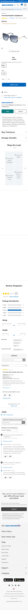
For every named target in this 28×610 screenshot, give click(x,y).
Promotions (5, 562)
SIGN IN (20, 111)
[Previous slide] (1, 38)
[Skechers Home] (7, 5)
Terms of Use (14, 517)
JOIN (7, 111)
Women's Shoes (6, 546)
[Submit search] (23, 422)
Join (3, 525)
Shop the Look (15, 51)
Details (17, 9)
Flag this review (7, 398)
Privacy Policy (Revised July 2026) (13, 591)
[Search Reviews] (24, 360)
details (26, 1)
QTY (3, 79)
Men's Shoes (5, 549)
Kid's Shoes (5, 552)
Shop (14, 9)
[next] (25, 168)
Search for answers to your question (13, 419)
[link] (9, 178)
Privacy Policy (5, 517)
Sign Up (14, 509)
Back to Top (14, 406)
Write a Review (13, 296)
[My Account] (18, 5)
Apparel (4, 559)
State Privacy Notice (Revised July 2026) (14, 593)
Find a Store (7, 531)
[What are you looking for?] (14, 5)
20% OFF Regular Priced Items (8, 1)
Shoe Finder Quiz (8, 537)
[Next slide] (27, 38)
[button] (14, 58)
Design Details (9, 138)
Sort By (4, 430)
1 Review (12, 18)
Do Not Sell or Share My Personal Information (14, 596)
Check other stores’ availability (13, 97)
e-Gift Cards (5, 556)
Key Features (8, 132)
